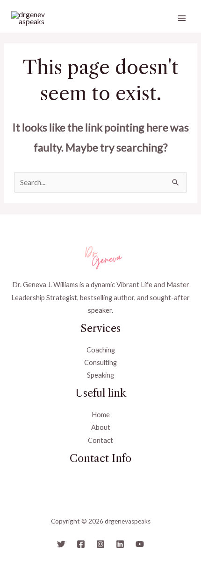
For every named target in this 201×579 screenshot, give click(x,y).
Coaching (100, 350)
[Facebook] (81, 544)
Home (101, 415)
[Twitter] (61, 544)
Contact (100, 440)
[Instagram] (100, 544)
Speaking (100, 375)
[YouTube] (140, 544)
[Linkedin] (120, 544)
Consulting (100, 362)
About (100, 427)
